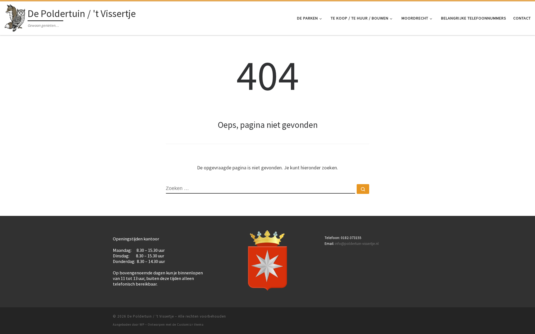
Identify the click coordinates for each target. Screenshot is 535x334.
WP (142, 324)
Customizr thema (190, 324)
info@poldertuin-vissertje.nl (357, 243)
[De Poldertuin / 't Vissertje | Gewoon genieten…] (15, 17)
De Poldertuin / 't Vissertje (150, 316)
